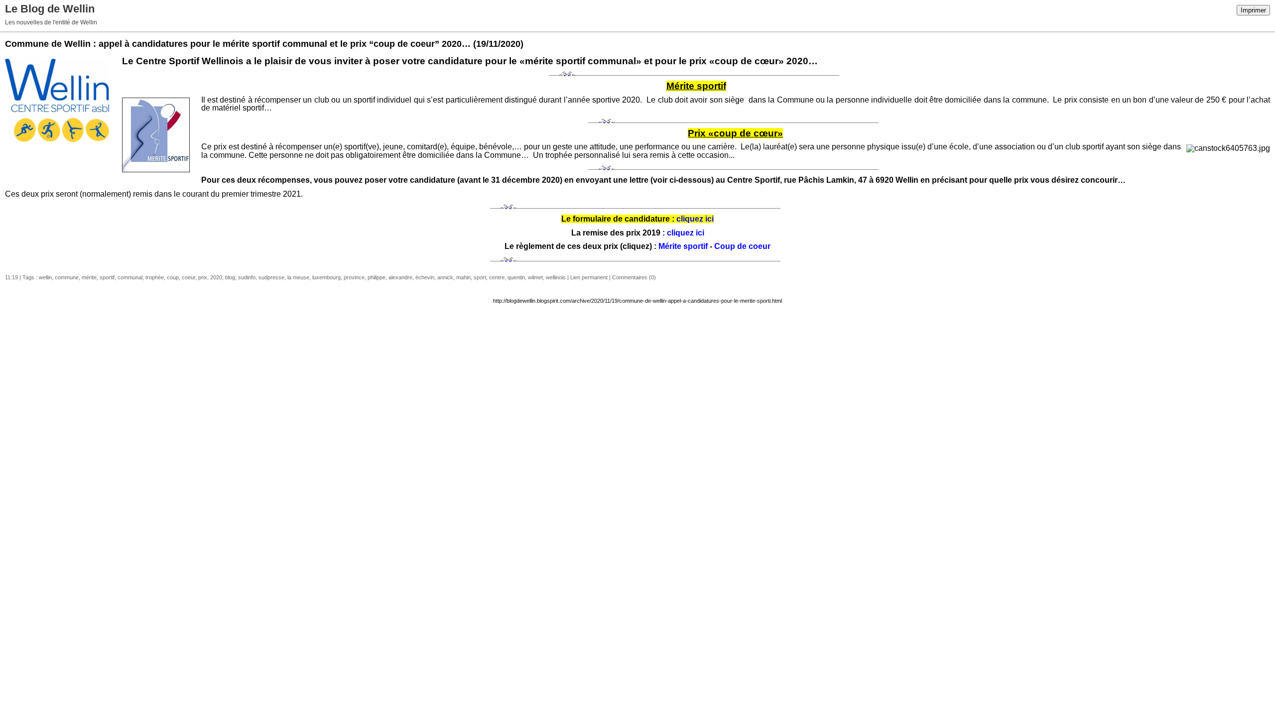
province (354, 277)
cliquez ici (695, 219)
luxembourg (326, 277)
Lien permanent (589, 277)
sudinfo (246, 277)
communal (130, 277)
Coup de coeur (742, 246)
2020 (216, 277)
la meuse (298, 277)
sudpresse (271, 277)
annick (445, 277)
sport (480, 277)
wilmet (535, 277)
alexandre (400, 277)
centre (497, 277)
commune (67, 277)
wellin (45, 277)
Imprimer (1253, 10)
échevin (424, 277)
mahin (463, 277)
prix (202, 277)
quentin (516, 277)
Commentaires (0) (634, 277)
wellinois (556, 277)
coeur (188, 277)
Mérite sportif (683, 246)
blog (230, 277)
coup (173, 277)
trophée (154, 277)
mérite (89, 277)
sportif (107, 277)
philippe (376, 277)
